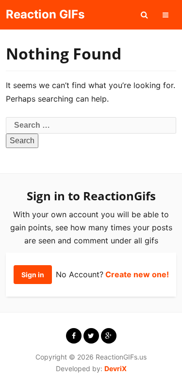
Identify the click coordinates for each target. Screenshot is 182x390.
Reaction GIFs (45, 14)
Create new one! (137, 274)
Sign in (32, 274)
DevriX (115, 368)
